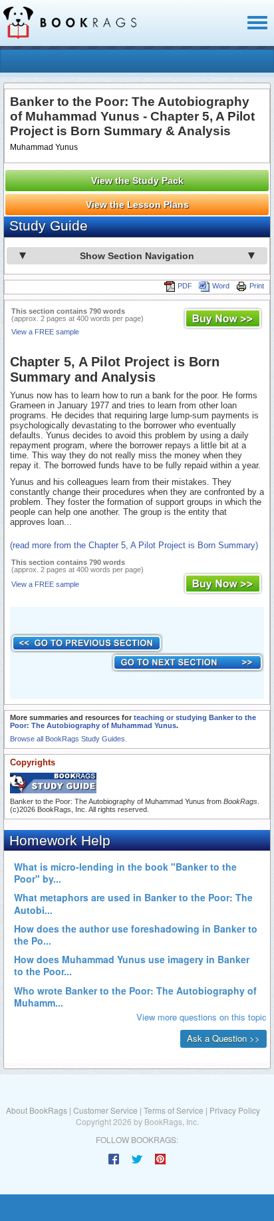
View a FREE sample (45, 332)
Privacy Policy (234, 1110)
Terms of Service (174, 1110)
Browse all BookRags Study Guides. (68, 739)
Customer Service (105, 1110)
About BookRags (36, 1110)
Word (220, 286)
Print (256, 286)
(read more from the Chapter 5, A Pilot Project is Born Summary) (134, 545)
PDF (185, 286)
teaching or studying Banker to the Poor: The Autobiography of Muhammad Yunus (133, 721)
